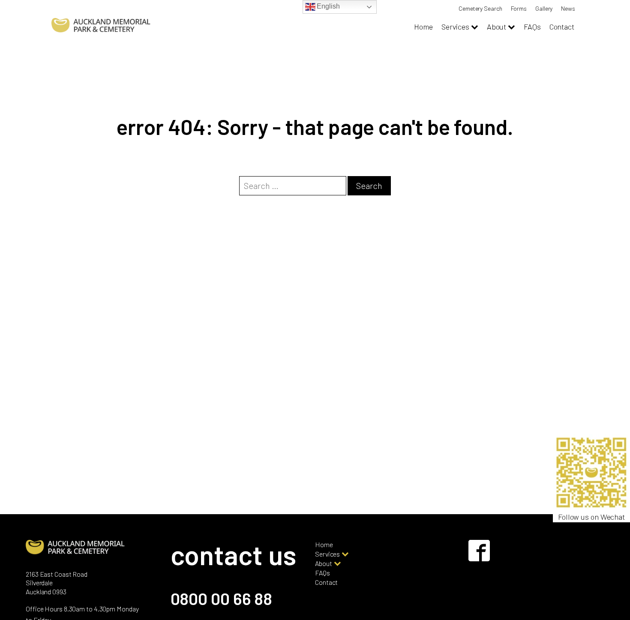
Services (455, 26)
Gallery (543, 8)
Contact (561, 26)
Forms (519, 8)
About (497, 26)
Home (423, 26)
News (568, 8)
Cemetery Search (480, 8)
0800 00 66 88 (222, 598)
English (327, 6)
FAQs (532, 26)
